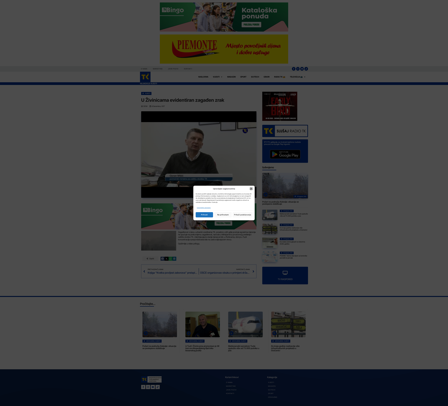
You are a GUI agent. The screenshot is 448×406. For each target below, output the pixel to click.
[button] (251, 189)
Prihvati (204, 215)
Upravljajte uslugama (204, 207)
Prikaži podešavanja (242, 215)
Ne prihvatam (223, 215)
